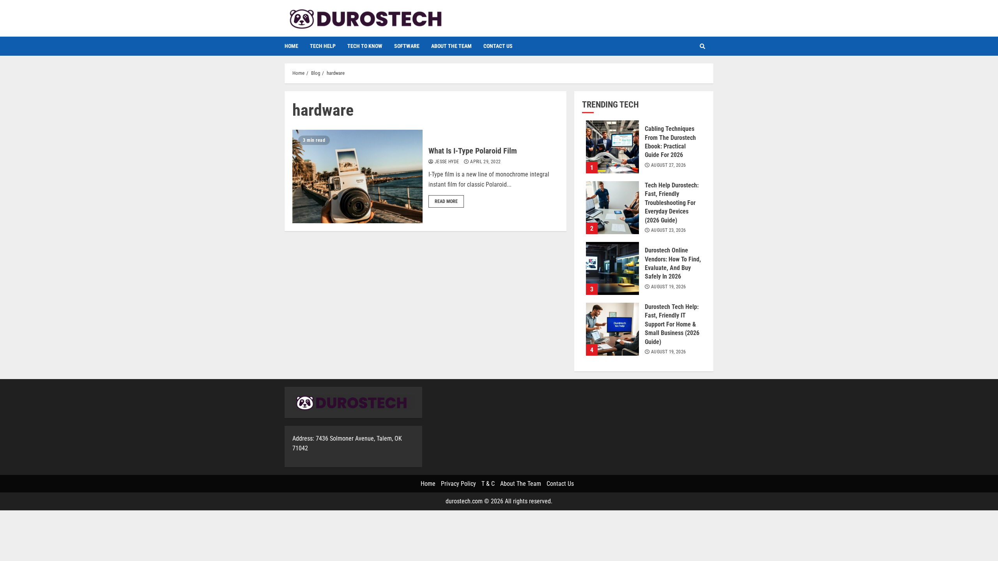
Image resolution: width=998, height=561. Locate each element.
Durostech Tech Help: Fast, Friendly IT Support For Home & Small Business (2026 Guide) (612, 329)
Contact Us (498, 46)
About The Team (451, 46)
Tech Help (323, 46)
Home (291, 46)
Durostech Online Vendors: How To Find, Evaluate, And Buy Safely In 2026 (612, 268)
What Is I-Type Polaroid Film (357, 176)
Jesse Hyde (446, 161)
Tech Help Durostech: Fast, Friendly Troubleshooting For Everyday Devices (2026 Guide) (612, 207)
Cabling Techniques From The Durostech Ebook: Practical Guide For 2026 (612, 146)
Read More (446, 201)
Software (406, 46)
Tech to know (364, 46)
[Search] (702, 46)
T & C (488, 483)
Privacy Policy (458, 483)
